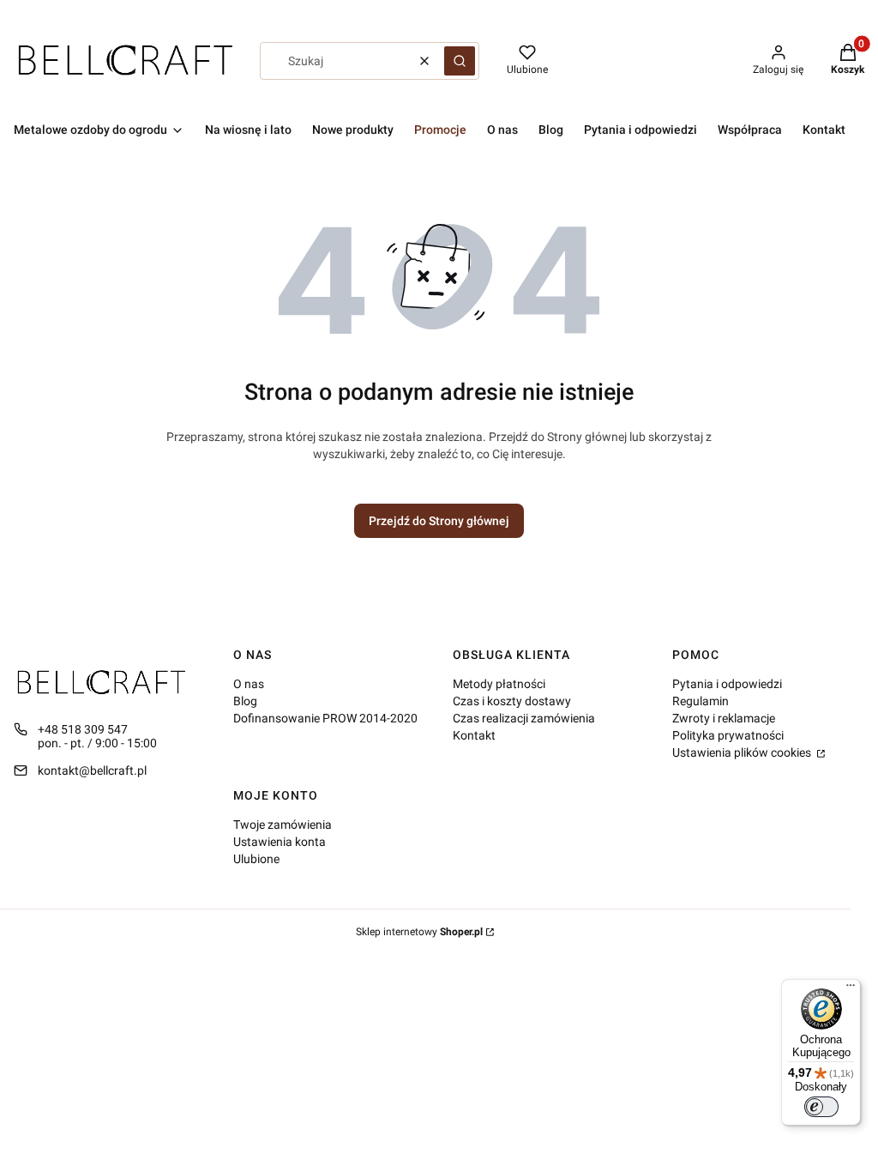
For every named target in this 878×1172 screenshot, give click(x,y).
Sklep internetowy (419, 932)
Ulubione (256, 859)
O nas (248, 684)
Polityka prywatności (728, 735)
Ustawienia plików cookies (743, 752)
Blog (245, 701)
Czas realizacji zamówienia (524, 718)
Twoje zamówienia (282, 824)
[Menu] (850, 989)
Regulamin (700, 701)
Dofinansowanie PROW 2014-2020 (325, 718)
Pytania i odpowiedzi (727, 684)
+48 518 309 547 (83, 729)
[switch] (821, 1106)
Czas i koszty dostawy (512, 701)
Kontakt (474, 735)
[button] (459, 61)
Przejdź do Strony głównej (439, 521)
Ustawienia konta (279, 842)
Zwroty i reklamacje (723, 718)
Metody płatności (499, 684)
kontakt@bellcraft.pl (92, 770)
